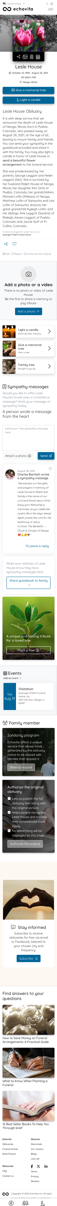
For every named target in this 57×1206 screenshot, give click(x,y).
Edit (7, 253)
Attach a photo (16, 456)
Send (44, 456)
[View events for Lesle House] (38, 57)
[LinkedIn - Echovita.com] (46, 1166)
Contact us (8, 1176)
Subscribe (26, 958)
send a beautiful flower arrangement (19, 162)
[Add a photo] (25, 57)
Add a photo (26, 311)
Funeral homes (10, 1149)
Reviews (35, 1181)
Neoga (26, 82)
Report (18, 253)
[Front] (18, 9)
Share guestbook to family (29, 580)
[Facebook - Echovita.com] (32, 1166)
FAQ (4, 1171)
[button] (14, 3)
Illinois (34, 82)
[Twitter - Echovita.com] (38, 1166)
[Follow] (15, 244)
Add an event (10, 678)
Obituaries (7, 1144)
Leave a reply (39, 546)
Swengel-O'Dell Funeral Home (17, 234)
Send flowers (9, 1153)
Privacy (35, 1176)
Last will (35, 1158)
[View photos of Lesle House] (28, 36)
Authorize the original (39, 253)
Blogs (34, 1153)
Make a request (21, 767)
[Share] (19, 57)
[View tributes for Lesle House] (32, 57)
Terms (34, 1171)
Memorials (36, 1144)
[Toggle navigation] (51, 9)
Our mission (37, 1149)
